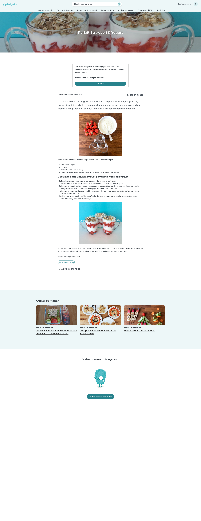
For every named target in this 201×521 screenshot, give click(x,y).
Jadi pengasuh (184, 4)
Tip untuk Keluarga (65, 10)
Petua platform (107, 10)
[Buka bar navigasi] (196, 4)
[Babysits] (10, 4)
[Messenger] (141, 95)
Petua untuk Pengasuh (87, 10)
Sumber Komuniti (45, 10)
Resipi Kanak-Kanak (66, 262)
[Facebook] (128, 95)
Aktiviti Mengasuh (126, 10)
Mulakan (100, 84)
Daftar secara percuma (100, 396)
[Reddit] (138, 95)
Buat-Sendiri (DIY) (145, 10)
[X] (131, 95)
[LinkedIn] (135, 95)
